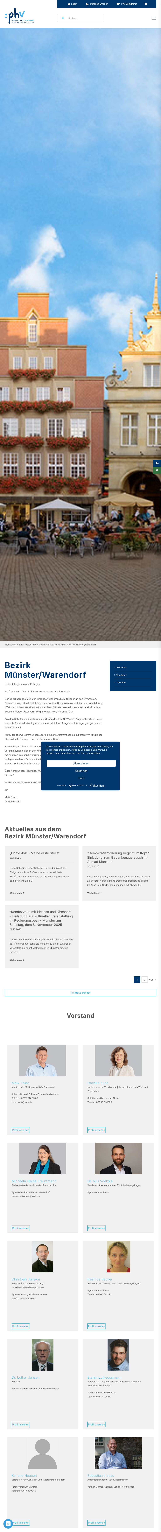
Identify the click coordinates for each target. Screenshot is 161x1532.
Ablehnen (81, 770)
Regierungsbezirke (26, 644)
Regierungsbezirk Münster (52, 644)
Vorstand (121, 675)
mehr (81, 778)
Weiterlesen (16, 893)
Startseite (10, 644)
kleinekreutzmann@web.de (26, 1196)
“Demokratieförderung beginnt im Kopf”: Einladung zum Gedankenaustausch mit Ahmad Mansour (118, 857)
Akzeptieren (81, 763)
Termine (121, 682)
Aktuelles (121, 667)
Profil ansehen (20, 1130)
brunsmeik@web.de (22, 1102)
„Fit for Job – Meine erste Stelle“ (35, 853)
